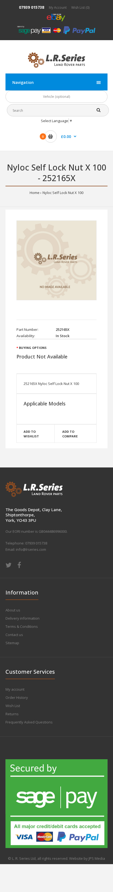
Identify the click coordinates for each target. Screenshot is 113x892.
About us (12, 610)
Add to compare (70, 433)
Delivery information (22, 618)
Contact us (14, 634)
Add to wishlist (31, 433)
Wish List (12, 705)
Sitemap (12, 642)
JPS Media (97, 858)
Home (34, 192)
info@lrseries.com (31, 549)
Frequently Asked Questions (29, 722)
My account (14, 689)
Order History (16, 697)
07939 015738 (31, 7)
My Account (58, 7)
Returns (12, 713)
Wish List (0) (80, 7)
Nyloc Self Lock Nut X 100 (63, 192)
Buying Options (33, 348)
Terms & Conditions (21, 626)
